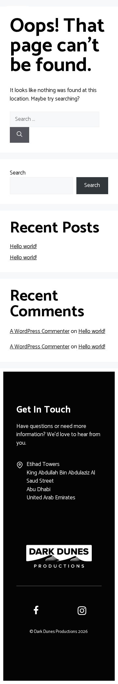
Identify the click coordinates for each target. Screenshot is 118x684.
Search (18, 172)
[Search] (19, 135)
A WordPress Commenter (39, 331)
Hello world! (23, 246)
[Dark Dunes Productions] (17, 10)
